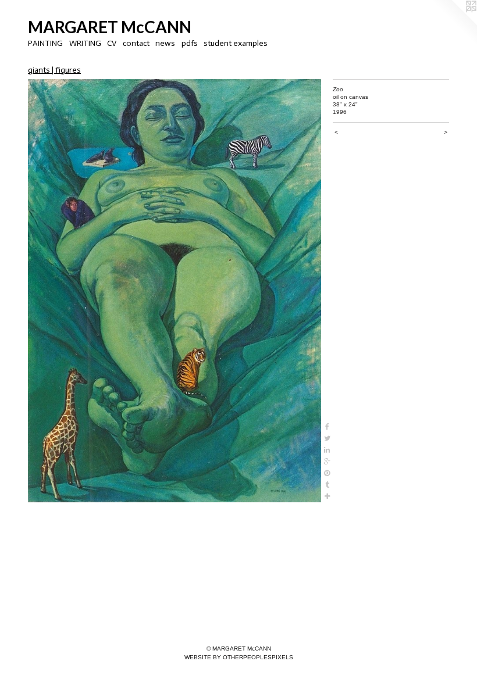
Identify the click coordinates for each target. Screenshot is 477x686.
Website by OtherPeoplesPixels (238, 657)
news (165, 43)
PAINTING (45, 43)
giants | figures (54, 70)
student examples (236, 43)
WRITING (85, 43)
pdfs (189, 43)
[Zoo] (174, 291)
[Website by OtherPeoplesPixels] (453, 23)
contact (136, 43)
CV (111, 43)
